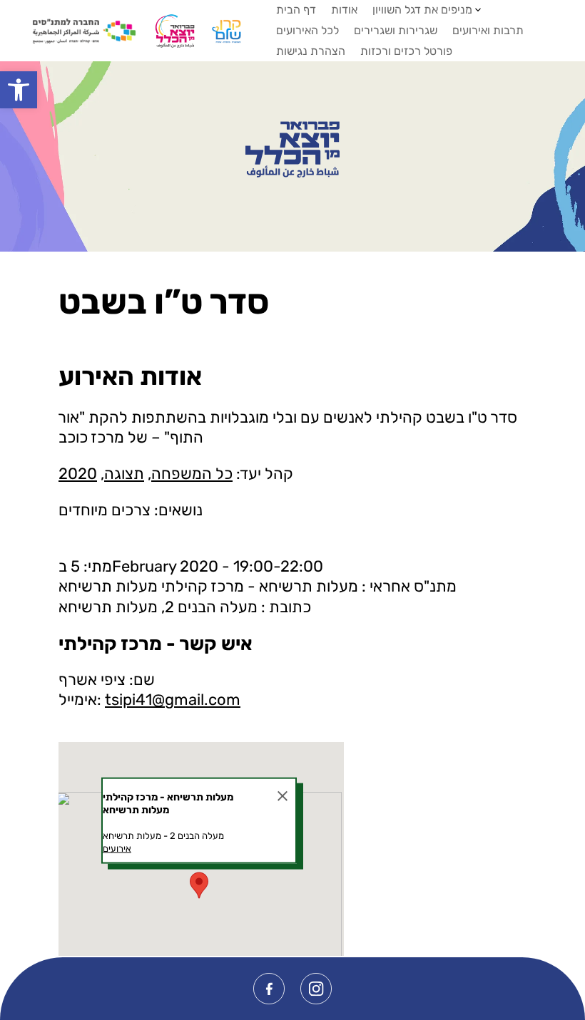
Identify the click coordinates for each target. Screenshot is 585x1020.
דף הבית (296, 9)
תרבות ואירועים (488, 30)
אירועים (117, 848)
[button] (18, 89)
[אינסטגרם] (316, 988)
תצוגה (124, 473)
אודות (344, 9)
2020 (77, 473)
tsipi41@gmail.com (172, 699)
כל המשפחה (192, 473)
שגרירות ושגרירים (395, 30)
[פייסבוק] (269, 988)
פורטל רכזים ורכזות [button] (406, 51)
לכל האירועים (307, 30)
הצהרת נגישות (310, 51)
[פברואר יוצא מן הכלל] (292, 149)
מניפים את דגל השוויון (422, 9)
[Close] (282, 795)
